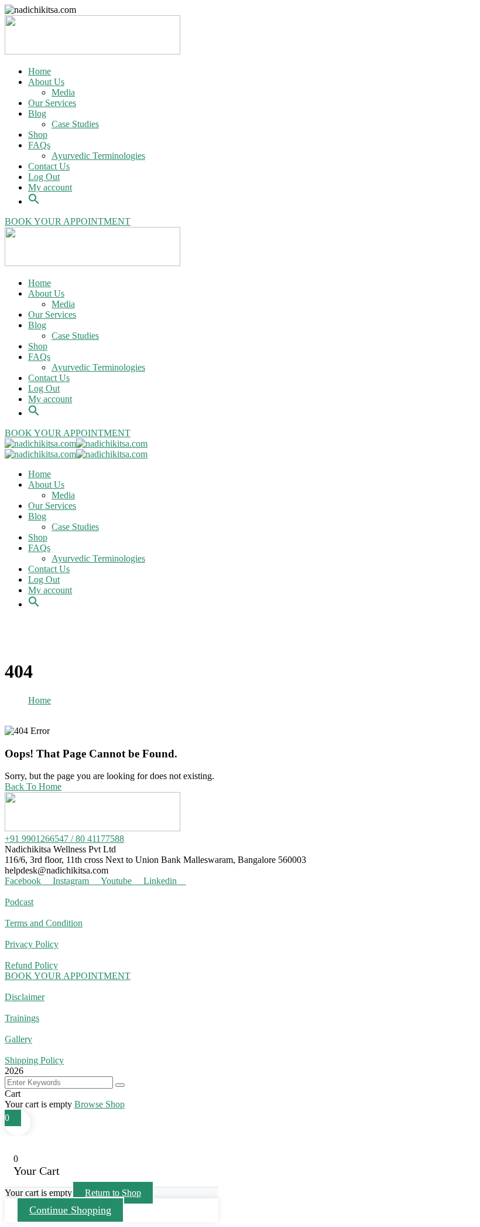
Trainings (22, 1018)
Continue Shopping (70, 1210)
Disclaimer (24, 997)
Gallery (18, 1039)
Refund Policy (31, 965)
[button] (34, 192)
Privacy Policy (32, 944)
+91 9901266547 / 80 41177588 (64, 839)
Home (39, 700)
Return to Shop (113, 1193)
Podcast (19, 902)
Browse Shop (99, 1104)
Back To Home (33, 786)
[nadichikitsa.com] (40, 443)
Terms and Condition (44, 923)
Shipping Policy (34, 1060)
